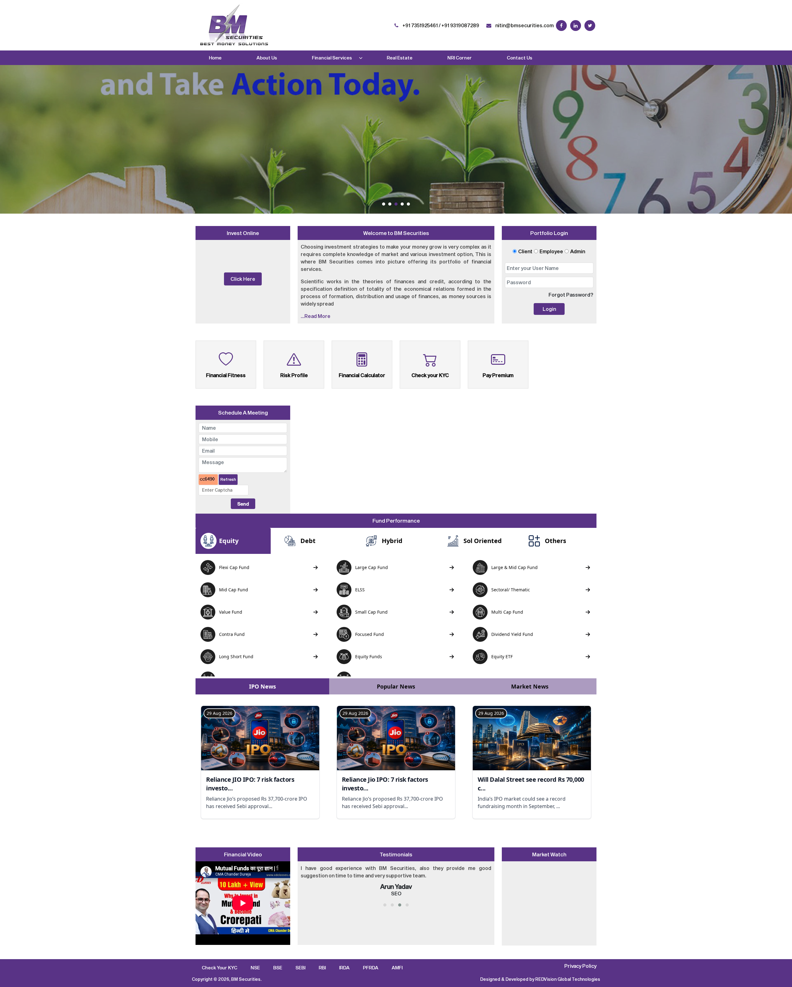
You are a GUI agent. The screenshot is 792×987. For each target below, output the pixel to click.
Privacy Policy (580, 966)
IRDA (344, 967)
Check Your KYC (219, 967)
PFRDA (370, 967)
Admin (577, 251)
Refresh (228, 479)
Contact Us (519, 57)
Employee (551, 251)
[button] (383, 204)
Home (215, 57)
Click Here (242, 279)
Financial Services (332, 57)
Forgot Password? (571, 295)
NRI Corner (459, 57)
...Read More (315, 316)
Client (525, 251)
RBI (322, 967)
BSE (277, 967)
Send (243, 504)
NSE (255, 967)
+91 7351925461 (420, 25)
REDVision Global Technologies (567, 979)
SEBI (300, 967)
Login (549, 309)
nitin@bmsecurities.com (524, 25)
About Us (266, 57)
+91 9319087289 (460, 25)
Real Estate (399, 57)
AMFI (397, 967)
